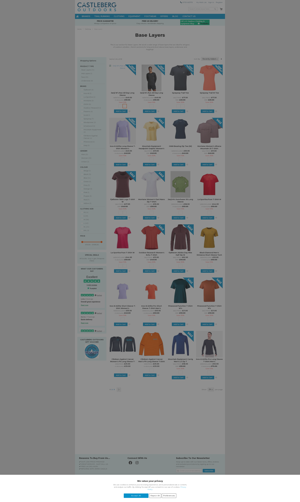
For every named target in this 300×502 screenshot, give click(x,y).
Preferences (169, 496)
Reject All (155, 496)
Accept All (136, 496)
